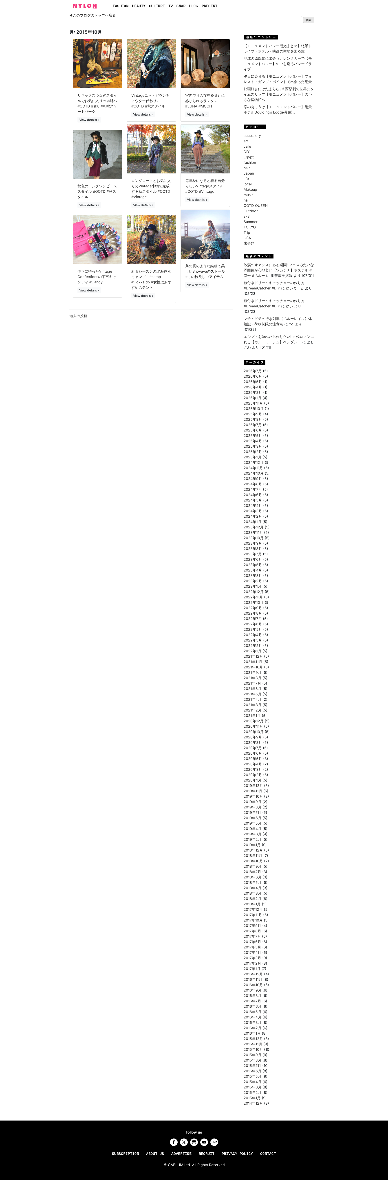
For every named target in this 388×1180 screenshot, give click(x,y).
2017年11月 (253, 915)
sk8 (247, 216)
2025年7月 (253, 425)
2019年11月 (253, 791)
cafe (247, 146)
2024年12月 (254, 462)
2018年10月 (253, 861)
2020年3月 (253, 769)
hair (247, 168)
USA (247, 238)
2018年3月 (252, 893)
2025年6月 (253, 430)
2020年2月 (253, 775)
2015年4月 (252, 1081)
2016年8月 (252, 995)
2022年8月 (253, 613)
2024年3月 (253, 511)
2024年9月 (253, 478)
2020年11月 (253, 726)
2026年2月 (253, 392)
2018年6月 (252, 877)
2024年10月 (254, 473)
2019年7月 (252, 812)
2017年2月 (252, 963)
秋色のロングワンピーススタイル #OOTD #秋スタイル (97, 191)
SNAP (180, 6)
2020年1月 (252, 780)
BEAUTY (139, 6)
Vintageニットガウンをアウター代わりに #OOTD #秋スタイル (150, 100)
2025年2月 (253, 451)
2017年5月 (252, 947)
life (246, 178)
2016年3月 (252, 1022)
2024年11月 (253, 468)
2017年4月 (252, 952)
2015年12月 (253, 1038)
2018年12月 (253, 850)
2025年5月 (253, 435)
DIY (247, 151)
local (248, 184)
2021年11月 (253, 661)
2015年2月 (252, 1092)
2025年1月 (252, 457)
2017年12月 (253, 909)
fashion (250, 162)
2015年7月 (252, 1065)
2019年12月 (253, 785)
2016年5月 (252, 1011)
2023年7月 (253, 554)
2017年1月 (252, 968)
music (249, 195)
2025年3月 (253, 446)
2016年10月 (253, 985)
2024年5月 (253, 500)
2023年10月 (254, 538)
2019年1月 (252, 845)
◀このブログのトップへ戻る (92, 15)
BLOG (193, 6)
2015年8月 (252, 1060)
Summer (251, 221)
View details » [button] (89, 120)
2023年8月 (253, 548)
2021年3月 (252, 705)
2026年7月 (253, 371)
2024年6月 (253, 495)
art (246, 141)
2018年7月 (252, 871)
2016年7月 (252, 1001)
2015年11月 (253, 1044)
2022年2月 (253, 645)
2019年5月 (252, 823)
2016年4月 (252, 1017)
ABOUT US (155, 1154)
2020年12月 (254, 721)
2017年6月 (252, 941)
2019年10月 (253, 796)
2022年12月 (254, 591)
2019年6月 (252, 818)
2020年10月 (254, 731)
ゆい (289, 306)
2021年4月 (252, 699)
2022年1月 (252, 651)
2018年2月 (252, 898)
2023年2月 (253, 581)
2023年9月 (253, 543)
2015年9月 (252, 1055)
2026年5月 (253, 381)
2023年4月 (253, 570)
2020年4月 (253, 764)
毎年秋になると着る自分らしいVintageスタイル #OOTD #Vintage (205, 186)
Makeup (250, 189)
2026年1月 (252, 398)
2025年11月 (253, 403)
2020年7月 (253, 748)
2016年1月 (252, 1033)
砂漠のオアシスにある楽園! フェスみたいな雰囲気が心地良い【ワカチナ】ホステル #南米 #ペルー (279, 270)
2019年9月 (252, 801)
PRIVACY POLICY (237, 1154)
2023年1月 (252, 586)
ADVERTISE (181, 1154)
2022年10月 (254, 602)
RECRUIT (206, 1154)
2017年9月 (252, 925)
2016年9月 (252, 990)
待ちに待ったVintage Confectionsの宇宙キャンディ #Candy (96, 276)
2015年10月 (253, 1049)
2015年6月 (252, 1071)
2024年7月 (253, 489)
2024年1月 (252, 521)
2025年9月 (253, 414)
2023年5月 (253, 565)
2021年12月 (253, 656)
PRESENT (209, 6)
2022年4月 (253, 635)
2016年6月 (252, 1006)
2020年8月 (253, 742)
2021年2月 (252, 710)
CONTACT (268, 1154)
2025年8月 (253, 419)
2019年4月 (252, 828)
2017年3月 (252, 958)
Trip (247, 232)
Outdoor (251, 211)
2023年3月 (253, 575)
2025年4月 (253, 441)
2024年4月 (253, 505)
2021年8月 (252, 678)
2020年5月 (253, 758)
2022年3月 (253, 640)
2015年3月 (252, 1087)
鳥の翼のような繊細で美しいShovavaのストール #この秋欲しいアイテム (205, 271)
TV (170, 6)
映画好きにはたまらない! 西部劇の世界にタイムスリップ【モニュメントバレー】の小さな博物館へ (279, 94)
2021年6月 (252, 688)
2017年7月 (252, 936)
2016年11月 (253, 979)
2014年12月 (253, 1103)
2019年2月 (252, 839)
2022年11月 (253, 597)
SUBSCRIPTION (125, 1154)
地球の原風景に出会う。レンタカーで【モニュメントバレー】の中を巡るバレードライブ (278, 63)
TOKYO (250, 227)
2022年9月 (253, 608)
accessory (252, 135)
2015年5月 (252, 1076)
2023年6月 (253, 559)
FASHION (120, 6)
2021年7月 (252, 683)
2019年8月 (252, 807)
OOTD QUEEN (256, 205)
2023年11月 (253, 532)
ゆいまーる (295, 288)
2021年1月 (252, 715)
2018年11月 (253, 855)
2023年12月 (254, 527)
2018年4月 (252, 888)
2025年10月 (254, 408)
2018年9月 (252, 866)
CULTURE (157, 6)
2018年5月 (252, 882)
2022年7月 (253, 618)
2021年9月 (252, 672)
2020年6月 (253, 753)
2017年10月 (253, 920)
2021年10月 (253, 667)
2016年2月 (252, 1028)
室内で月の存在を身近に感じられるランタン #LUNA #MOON (205, 100)
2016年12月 (253, 974)
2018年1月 (252, 904)
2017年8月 (252, 931)
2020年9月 (253, 737)
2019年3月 (252, 834)
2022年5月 (253, 629)
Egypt (249, 157)
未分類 (249, 243)
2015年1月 (252, 1098)
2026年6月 (253, 376)
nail (246, 200)
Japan (249, 173)
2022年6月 (253, 624)
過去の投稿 (78, 315)
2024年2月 (253, 516)
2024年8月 (253, 484)
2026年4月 (253, 387)
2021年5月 (252, 694)
